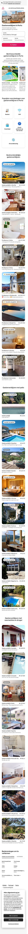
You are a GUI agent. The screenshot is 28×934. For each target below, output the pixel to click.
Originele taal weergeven (14, 3)
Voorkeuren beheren (13, 924)
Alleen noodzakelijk (13, 920)
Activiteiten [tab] (20, 856)
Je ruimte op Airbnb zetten (16, 8)
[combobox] (13, 35)
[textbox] (7, 40)
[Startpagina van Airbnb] (3, 8)
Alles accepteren (13, 916)
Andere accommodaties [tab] (8, 856)
